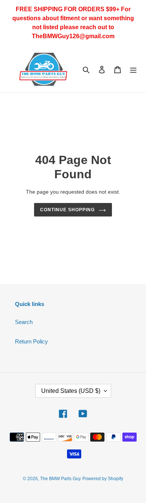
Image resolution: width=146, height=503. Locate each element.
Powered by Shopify (102, 478)
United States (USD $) (70, 391)
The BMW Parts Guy (60, 478)
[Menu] (133, 69)
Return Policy (31, 341)
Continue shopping (67, 209)
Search (24, 322)
